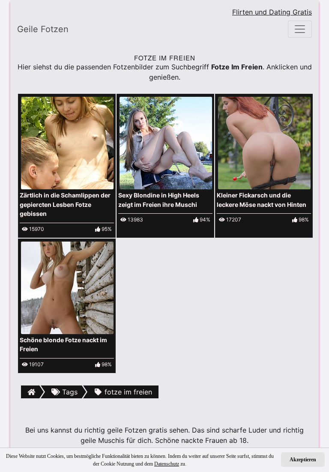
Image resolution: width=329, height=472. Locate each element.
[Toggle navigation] (300, 29)
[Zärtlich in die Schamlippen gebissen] (67, 142)
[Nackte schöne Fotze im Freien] (67, 287)
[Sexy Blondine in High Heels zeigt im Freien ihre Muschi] (165, 142)
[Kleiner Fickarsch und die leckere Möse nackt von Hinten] (264, 142)
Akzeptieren (303, 460)
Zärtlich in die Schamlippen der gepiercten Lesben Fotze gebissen (65, 204)
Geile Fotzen (43, 29)
